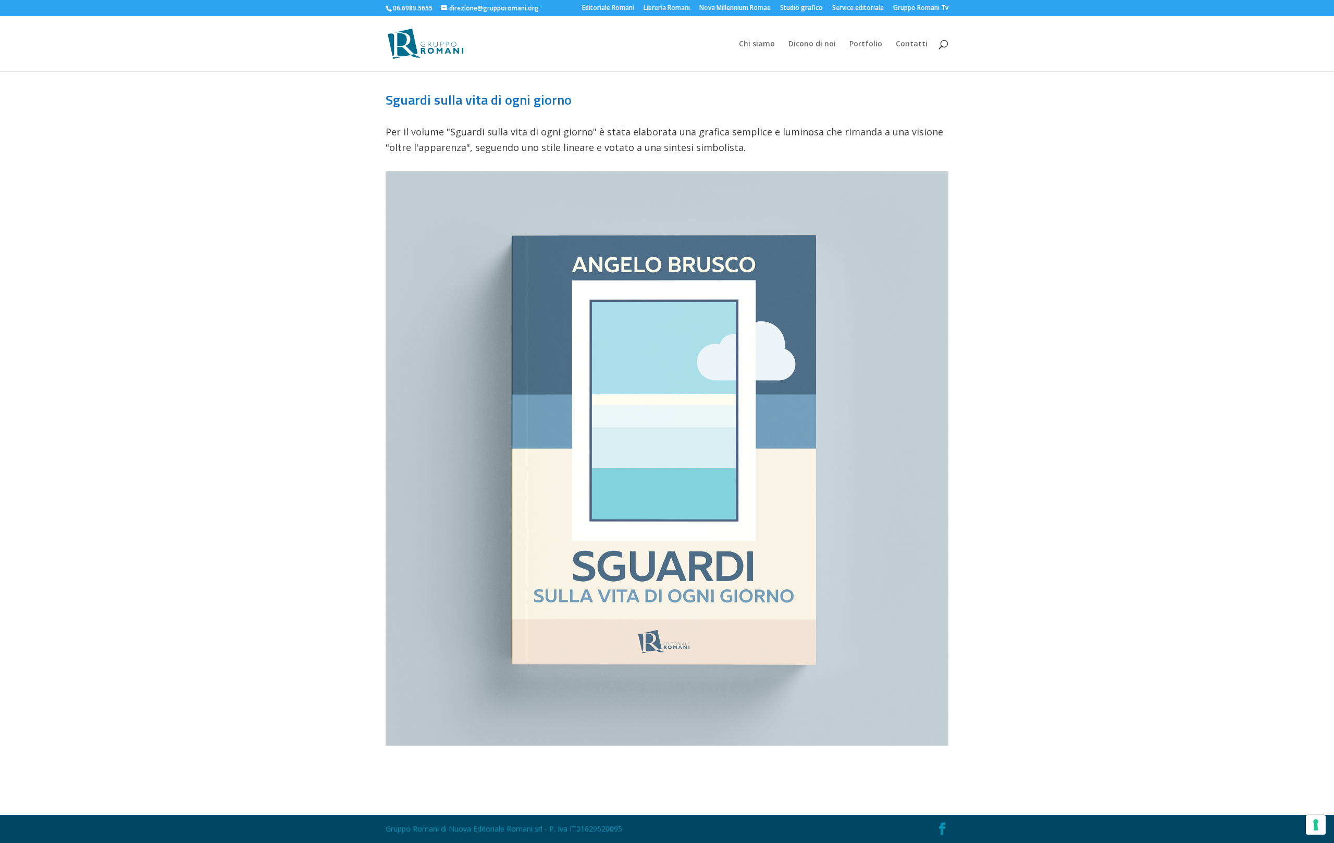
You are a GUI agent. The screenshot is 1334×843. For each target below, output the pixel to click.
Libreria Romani (667, 8)
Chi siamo (757, 44)
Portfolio (865, 44)
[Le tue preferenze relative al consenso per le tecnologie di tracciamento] (1316, 825)
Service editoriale (858, 8)
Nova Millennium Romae (735, 8)
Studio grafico (801, 8)
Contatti (912, 44)
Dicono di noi (812, 44)
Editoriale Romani (608, 8)
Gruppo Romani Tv (920, 8)
